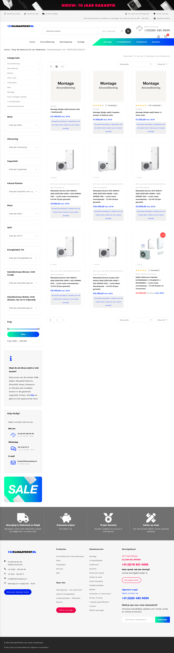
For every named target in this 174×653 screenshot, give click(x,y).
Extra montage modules (17, 97)
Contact (92, 606)
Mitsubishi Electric (73, 184)
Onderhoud (141, 42)
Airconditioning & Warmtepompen (70, 556)
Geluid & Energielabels (65, 594)
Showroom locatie (13, 14)
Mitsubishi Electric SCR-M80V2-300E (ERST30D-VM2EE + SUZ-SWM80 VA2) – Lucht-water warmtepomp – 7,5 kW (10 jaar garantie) (106, 196)
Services (59, 569)
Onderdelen (12, 83)
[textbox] (23, 125)
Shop (58, 560)
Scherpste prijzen (66, 525)
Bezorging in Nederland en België (23, 525)
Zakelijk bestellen (163, 18)
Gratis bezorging (52, 14)
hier (32, 395)
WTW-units (11, 78)
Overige (80, 42)
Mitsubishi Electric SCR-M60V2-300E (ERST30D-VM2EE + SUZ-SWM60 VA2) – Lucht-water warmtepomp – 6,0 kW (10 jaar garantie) (149, 196)
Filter (23, 334)
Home (32, 42)
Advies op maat (32, 14)
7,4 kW (139, 264)
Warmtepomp (66, 42)
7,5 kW (97, 177)
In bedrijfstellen (124, 42)
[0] (167, 37)
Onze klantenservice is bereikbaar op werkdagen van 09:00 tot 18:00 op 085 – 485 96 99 (116, 18)
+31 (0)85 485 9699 (135, 598)
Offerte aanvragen (66, 610)
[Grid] (51, 66)
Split (52, 187)
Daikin (138, 274)
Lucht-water (62, 184)
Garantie (156, 42)
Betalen (92, 589)
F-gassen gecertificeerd (99, 602)
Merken (10, 73)
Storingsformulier (131, 580)
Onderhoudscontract (15, 106)
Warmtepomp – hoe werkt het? (69, 590)
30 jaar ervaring (162, 14)
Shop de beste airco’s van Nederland (28, 49)
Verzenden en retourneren (100, 594)
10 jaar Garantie (108, 525)
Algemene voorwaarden (39, 647)
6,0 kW (54, 177)
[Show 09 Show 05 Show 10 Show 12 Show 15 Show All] (162, 64)
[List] (62, 66)
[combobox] (23, 125)
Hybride (143, 274)
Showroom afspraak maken (18, 592)
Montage (108, 42)
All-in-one (53, 184)
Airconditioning (47, 42)
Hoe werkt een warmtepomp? (138, 14)
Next (63, 320)
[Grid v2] (56, 66)
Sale (9, 87)
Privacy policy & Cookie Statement (17, 647)
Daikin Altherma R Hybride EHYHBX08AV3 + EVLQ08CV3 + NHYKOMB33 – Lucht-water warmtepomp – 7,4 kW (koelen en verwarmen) (149, 283)
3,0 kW (97, 264)
